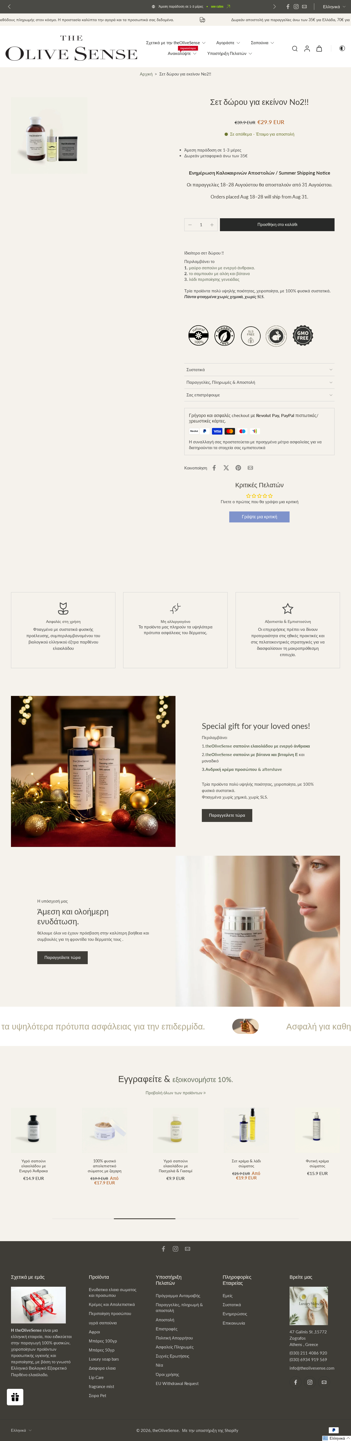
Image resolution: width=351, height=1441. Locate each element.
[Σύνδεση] (307, 48)
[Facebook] (288, 6)
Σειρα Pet (97, 1395)
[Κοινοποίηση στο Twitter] (226, 468)
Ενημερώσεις (235, 1313)
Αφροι (94, 1331)
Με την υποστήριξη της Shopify (210, 1430)
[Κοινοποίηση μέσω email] (250, 468)
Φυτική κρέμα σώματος (317, 1163)
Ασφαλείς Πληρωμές (175, 1346)
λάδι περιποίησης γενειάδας (214, 279)
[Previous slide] (9, 7)
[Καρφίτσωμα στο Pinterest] (238, 468)
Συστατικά (232, 1304)
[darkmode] (338, 48)
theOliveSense (165, 1430)
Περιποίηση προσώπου (110, 1313)
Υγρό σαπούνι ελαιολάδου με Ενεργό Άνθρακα (33, 1166)
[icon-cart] (319, 48)
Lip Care (96, 1377)
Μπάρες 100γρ (103, 1340)
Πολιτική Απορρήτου (174, 1337)
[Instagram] (296, 6)
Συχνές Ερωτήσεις (172, 1355)
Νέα (159, 1364)
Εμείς (228, 1295)
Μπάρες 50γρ (102, 1349)
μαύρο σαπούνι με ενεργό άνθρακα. (222, 267)
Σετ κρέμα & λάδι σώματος (246, 1163)
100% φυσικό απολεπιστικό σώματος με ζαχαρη (104, 1166)
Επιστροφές (166, 1328)
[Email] (304, 6)
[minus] (190, 224)
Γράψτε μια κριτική (259, 517)
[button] (277, 224)
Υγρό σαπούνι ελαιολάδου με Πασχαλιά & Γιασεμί (175, 1166)
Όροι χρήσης (167, 1374)
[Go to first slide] (274, 7)
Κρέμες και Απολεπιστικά (112, 1304)
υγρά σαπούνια (103, 1322)
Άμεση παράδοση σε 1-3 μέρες (130, 6)
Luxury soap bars (104, 1358)
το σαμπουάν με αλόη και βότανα (220, 273)
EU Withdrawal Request (177, 1383)
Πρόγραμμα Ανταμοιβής (178, 1295)
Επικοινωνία (234, 1322)
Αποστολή (165, 1319)
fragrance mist (101, 1386)
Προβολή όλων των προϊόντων (174, 1092)
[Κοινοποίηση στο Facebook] (214, 468)
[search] (295, 48)
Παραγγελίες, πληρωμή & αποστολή (179, 1307)
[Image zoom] (49, 135)
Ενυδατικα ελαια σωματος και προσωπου (112, 1292)
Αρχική (146, 73)
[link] (204, 1093)
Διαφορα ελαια (102, 1368)
